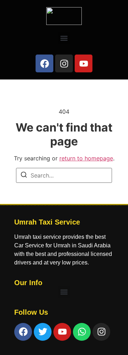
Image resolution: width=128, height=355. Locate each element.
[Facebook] (44, 63)
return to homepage (86, 158)
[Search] (24, 175)
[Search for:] (64, 175)
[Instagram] (64, 63)
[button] (64, 38)
